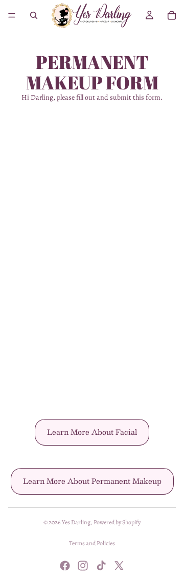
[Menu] (12, 15)
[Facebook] (65, 566)
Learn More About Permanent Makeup (92, 481)
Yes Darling (76, 522)
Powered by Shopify (117, 522)
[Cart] (171, 15)
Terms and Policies (92, 543)
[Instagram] (83, 566)
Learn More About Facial (92, 432)
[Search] (33, 15)
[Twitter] (119, 566)
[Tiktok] (101, 566)
